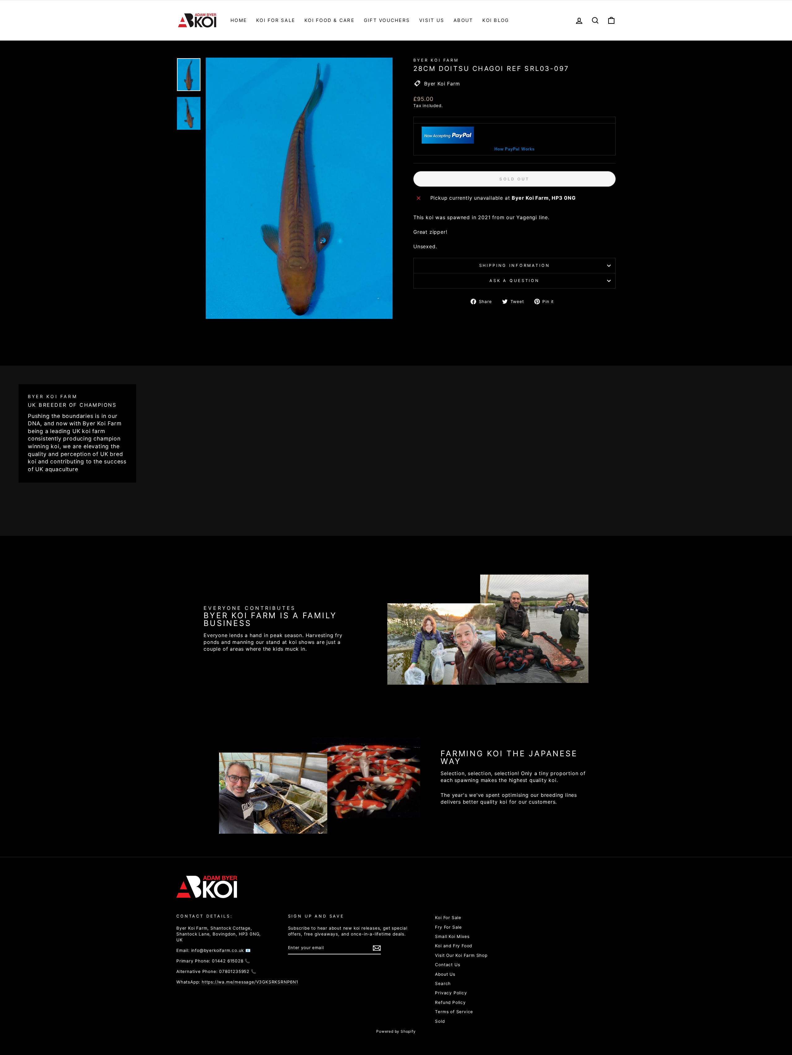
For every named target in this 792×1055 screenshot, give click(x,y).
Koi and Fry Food (453, 945)
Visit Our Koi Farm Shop (461, 955)
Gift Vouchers (387, 20)
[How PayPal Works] (448, 142)
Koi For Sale (275, 20)
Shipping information (514, 265)
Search (443, 983)
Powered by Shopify (395, 1031)
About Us (445, 974)
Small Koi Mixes (452, 936)
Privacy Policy (451, 992)
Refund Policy (450, 1002)
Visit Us (431, 20)
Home (238, 20)
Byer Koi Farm (436, 60)
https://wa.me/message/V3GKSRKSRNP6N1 (250, 981)
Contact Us (447, 964)
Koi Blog (495, 20)
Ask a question (514, 280)
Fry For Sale (448, 927)
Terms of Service (454, 1011)
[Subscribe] (377, 948)
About (463, 20)
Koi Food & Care (329, 20)
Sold (440, 1021)
